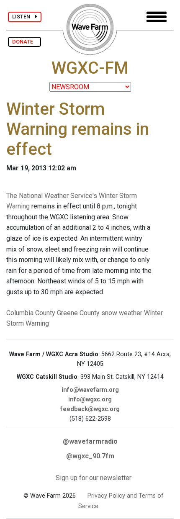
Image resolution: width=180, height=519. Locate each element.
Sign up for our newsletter (93, 478)
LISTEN (23, 16)
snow (109, 313)
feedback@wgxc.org (90, 409)
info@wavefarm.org (90, 389)
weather (130, 313)
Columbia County (30, 313)
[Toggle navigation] (156, 17)
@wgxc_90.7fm (90, 456)
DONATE (24, 42)
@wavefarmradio (90, 441)
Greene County (78, 313)
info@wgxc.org (90, 399)
